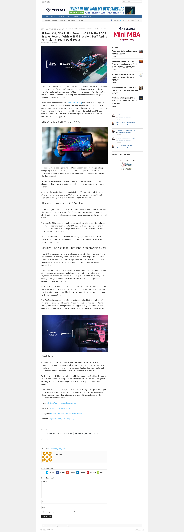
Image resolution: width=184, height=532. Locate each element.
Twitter (51, 472)
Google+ (72, 472)
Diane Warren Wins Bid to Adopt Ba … (126, 130)
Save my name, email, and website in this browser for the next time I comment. (67, 512)
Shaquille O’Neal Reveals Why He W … (126, 115)
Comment (44, 481)
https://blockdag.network (59, 408)
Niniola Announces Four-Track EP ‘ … (125, 146)
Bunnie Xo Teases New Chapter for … (126, 123)
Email (101, 472)
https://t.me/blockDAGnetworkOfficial (66, 413)
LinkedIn (82, 472)
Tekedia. (43, 529)
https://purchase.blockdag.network (63, 403)
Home (42, 28)
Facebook (62, 472)
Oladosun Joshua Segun (124, 117)
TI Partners (53, 42)
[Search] (141, 1)
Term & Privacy (140, 529)
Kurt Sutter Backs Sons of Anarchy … (125, 138)
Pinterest (93, 472)
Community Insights (52, 28)
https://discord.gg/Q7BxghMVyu (62, 419)
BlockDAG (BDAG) (74, 103)
